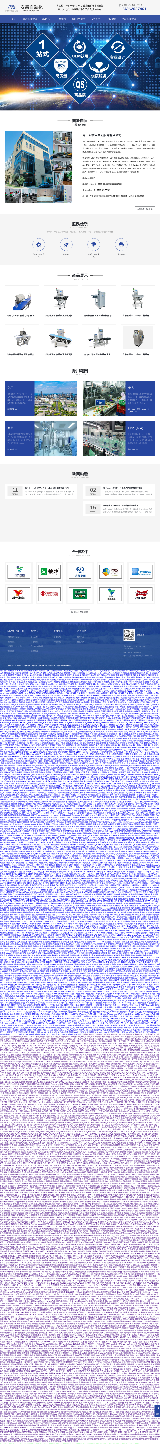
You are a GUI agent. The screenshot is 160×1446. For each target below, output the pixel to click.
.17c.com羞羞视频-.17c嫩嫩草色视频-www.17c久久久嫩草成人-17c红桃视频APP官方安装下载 (114, 890)
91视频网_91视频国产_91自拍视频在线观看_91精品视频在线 (122, 1123)
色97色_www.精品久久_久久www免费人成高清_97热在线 (28, 1077)
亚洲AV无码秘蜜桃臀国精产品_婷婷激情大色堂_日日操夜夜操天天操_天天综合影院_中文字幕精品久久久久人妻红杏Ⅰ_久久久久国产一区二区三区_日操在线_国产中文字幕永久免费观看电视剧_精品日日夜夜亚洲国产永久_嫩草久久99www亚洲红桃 (80, 1152)
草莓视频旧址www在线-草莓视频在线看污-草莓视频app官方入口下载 (55, 1339)
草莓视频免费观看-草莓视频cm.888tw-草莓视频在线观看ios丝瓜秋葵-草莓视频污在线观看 (53, 1405)
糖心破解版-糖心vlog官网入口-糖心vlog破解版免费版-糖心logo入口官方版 (76, 1346)
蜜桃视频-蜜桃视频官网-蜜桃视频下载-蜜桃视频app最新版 (131, 838)
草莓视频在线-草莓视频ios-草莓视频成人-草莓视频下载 (92, 1310)
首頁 (13, 19)
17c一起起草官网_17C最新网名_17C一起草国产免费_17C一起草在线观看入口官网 (36, 1019)
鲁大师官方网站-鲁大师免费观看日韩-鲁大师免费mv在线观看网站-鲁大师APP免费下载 (57, 908)
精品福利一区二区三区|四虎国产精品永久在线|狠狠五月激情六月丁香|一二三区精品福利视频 (104, 1057)
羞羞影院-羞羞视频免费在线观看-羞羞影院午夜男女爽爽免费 (119, 1416)
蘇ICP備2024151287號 (61, 666)
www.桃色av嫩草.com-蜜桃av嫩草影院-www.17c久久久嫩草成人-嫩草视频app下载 (34, 1272)
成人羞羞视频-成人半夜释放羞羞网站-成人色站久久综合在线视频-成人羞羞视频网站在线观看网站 (55, 820)
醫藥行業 (80, 637)
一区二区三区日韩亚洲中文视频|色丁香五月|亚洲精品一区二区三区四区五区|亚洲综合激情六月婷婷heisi (81, 1061)
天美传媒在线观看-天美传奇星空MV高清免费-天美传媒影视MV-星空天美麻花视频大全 (70, 1437)
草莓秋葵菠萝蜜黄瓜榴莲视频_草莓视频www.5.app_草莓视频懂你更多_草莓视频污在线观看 (112, 695)
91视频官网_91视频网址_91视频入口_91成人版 (121, 1030)
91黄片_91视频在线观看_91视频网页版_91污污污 (93, 1005)
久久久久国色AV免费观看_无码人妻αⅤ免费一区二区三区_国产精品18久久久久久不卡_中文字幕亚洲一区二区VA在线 (111, 1125)
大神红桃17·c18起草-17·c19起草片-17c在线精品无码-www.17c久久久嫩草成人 (41, 833)
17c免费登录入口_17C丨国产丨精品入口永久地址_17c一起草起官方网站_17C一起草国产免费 (105, 1019)
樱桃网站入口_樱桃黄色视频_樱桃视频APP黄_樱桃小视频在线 (26, 761)
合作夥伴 (96, 19)
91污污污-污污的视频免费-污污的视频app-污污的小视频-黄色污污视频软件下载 (42, 845)
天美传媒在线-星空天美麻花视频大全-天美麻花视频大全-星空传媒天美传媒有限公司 (79, 1306)
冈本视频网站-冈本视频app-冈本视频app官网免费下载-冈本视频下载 (82, 1342)
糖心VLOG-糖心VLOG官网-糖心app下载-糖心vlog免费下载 (108, 1238)
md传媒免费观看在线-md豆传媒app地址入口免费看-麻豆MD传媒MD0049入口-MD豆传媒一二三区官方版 (73, 1403)
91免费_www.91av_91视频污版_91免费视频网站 (87, 1003)
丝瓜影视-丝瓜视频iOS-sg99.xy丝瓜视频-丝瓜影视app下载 (81, 1434)
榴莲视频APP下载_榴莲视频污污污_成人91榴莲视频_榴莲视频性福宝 (107, 718)
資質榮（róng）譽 (15, 646)
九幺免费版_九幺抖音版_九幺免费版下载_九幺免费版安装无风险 (121, 854)
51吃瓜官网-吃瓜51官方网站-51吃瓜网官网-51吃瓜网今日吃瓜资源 (102, 1409)
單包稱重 (34, 637)
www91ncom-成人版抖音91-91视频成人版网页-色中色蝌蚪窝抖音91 (100, 967)
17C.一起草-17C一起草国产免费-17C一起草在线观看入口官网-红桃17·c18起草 (30, 980)
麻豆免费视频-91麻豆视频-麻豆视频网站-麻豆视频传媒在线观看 (53, 971)
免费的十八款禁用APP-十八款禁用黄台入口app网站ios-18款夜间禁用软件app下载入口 (39, 1344)
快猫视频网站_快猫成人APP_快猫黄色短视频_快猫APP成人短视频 (68, 754)
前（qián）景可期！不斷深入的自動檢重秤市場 (122, 488)
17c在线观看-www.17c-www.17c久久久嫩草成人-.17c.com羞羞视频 (71, 1303)
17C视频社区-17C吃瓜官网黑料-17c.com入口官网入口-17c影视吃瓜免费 (113, 1414)
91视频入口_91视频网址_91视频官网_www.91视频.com (128, 856)
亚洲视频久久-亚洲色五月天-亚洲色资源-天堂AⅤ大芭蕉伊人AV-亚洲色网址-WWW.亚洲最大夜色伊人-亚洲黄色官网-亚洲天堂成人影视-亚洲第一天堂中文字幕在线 (73, 1373)
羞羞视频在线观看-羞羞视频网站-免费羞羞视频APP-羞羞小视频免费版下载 (119, 813)
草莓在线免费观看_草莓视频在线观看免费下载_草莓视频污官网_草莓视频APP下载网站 (125, 729)
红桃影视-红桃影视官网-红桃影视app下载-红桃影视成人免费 (31, 1425)
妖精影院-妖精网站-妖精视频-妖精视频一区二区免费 (66, 1430)
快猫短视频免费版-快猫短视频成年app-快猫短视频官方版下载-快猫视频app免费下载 (91, 1348)
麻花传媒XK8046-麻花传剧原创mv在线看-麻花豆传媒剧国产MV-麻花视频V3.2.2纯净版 (120, 1294)
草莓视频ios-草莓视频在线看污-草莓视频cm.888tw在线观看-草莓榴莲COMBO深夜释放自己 (123, 1319)
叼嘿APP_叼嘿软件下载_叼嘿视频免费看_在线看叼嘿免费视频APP (51, 738)
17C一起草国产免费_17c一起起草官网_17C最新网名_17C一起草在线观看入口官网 (94, 980)
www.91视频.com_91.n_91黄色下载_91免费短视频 (126, 1003)
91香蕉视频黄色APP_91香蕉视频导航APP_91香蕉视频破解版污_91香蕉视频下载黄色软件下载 (49, 786)
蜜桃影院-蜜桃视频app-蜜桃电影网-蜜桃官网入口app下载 (62, 1414)
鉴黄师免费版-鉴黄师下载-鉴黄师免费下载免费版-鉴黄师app (54, 1335)
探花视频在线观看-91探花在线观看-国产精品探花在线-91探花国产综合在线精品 (33, 822)
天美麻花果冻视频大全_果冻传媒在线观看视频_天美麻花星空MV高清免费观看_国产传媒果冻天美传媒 (45, 675)
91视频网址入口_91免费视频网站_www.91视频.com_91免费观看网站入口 (83, 842)
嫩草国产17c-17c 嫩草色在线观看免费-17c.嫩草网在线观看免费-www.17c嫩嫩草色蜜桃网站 (101, 1296)
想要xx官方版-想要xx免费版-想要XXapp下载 (133, 1335)
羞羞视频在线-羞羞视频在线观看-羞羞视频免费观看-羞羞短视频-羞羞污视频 (35, 1324)
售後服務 (11, 651)
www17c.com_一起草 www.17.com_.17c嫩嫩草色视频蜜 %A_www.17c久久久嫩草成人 (71, 1025)
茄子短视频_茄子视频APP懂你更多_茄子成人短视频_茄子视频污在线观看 (87, 723)
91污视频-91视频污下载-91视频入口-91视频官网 (63, 978)
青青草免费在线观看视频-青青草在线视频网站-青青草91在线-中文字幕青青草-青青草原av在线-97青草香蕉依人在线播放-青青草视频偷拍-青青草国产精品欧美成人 (90, 1380)
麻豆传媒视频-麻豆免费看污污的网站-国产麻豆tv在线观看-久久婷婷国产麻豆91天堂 (43, 1389)
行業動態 (57, 642)
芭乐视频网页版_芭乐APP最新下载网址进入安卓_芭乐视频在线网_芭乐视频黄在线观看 (66, 781)
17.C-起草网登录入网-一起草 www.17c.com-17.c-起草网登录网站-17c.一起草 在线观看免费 (108, 1290)
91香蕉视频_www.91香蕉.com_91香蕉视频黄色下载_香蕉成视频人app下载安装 (94, 996)
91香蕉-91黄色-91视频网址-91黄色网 (96, 951)
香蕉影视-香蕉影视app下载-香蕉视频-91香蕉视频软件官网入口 (125, 1419)
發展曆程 (11, 642)
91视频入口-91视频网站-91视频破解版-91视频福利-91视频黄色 (27, 838)
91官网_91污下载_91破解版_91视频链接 (57, 1005)
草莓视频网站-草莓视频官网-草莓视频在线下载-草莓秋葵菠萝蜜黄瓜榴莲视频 (126, 910)
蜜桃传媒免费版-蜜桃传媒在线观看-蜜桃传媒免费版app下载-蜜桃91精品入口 (97, 1398)
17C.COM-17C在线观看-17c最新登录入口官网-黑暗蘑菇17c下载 (119, 897)
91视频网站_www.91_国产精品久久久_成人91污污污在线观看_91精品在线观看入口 (67, 1050)
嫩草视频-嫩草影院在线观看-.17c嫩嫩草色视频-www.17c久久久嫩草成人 (80, 838)
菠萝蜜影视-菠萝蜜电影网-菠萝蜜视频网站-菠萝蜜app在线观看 (51, 1412)
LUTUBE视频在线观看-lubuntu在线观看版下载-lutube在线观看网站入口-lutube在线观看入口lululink (120, 1353)
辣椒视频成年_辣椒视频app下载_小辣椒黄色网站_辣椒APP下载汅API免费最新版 (33, 802)
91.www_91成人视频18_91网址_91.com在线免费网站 (47, 994)
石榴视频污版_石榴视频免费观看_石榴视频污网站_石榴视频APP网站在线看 (38, 788)
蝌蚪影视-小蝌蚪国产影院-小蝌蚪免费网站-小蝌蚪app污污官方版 (127, 1428)
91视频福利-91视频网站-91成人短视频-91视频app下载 (74, 910)
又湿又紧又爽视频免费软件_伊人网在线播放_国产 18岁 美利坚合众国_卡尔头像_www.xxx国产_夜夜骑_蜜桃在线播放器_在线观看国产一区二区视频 (68, 1086)
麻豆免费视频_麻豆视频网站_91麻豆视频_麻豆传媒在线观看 (96, 845)
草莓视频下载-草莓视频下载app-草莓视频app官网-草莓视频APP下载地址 (122, 894)
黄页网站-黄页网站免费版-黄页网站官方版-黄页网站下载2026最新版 (99, 1351)
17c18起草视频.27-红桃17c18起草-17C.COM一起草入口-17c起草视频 (58, 1294)
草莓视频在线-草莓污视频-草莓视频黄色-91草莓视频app (84, 1308)
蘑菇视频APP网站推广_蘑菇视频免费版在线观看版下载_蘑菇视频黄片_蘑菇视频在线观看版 (39, 756)
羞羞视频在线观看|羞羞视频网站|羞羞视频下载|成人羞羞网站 (122, 1028)
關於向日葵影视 (30, 19)
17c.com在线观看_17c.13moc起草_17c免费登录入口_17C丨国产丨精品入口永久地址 (110, 1023)
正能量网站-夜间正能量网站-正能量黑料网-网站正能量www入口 (128, 1421)
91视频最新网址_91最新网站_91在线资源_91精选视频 (72, 1077)
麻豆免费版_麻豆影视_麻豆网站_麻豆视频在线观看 (37, 854)
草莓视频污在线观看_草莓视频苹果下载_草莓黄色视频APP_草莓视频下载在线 (120, 734)
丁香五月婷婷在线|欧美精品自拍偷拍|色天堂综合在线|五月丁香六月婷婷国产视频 (73, 1064)
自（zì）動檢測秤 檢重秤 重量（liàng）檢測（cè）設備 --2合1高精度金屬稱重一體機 (100, 354)
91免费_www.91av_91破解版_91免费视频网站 (138, 1032)
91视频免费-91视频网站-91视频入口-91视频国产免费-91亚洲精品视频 (86, 899)
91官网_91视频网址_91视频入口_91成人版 (85, 994)
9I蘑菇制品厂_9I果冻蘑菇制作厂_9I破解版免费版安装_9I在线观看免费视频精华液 (59, 682)
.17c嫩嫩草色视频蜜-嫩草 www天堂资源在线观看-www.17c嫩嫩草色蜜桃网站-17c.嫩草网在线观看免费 (72, 1281)
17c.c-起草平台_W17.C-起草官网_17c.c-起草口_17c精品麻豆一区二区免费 (47, 1023)
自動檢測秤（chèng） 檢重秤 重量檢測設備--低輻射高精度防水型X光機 (139, 354)
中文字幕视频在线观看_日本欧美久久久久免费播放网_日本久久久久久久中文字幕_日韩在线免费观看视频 (110, 1132)
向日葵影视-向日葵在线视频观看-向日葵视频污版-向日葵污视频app (34, 671)
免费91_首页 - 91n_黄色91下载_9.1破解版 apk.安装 (60, 1034)
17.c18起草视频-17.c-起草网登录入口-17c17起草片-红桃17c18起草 (32, 1312)
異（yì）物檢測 (37, 646)
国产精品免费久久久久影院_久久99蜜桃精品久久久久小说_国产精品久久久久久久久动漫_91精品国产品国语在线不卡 (61, 1080)
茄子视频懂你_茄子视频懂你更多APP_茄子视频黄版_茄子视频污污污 (73, 777)
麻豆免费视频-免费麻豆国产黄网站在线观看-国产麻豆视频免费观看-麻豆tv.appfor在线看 (110, 1389)
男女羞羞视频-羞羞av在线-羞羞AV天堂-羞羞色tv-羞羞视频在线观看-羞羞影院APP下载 (127, 1274)
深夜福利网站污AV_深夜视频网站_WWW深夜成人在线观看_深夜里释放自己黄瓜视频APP (124, 808)
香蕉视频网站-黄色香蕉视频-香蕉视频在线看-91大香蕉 (60, 951)
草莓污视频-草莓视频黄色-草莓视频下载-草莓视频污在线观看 (46, 973)
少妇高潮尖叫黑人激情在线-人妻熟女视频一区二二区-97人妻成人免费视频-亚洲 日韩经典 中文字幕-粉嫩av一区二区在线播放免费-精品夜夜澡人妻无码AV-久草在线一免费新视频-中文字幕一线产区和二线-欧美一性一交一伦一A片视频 (80, 1262)
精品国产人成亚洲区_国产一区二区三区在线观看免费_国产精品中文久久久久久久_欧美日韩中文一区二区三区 (102, 1100)
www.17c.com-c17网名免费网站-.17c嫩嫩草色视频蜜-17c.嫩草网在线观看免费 (89, 1312)
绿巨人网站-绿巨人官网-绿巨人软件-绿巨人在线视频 (132, 1364)
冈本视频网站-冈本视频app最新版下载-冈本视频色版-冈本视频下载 (41, 1398)
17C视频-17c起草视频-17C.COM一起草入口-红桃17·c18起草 (98, 921)
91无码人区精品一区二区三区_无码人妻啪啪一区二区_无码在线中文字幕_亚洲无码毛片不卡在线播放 (53, 1071)
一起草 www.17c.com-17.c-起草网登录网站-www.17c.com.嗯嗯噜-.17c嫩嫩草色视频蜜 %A (85, 1278)
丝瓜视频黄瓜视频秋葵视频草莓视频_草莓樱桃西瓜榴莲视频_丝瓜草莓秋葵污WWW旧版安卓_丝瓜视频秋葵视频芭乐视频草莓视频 (88, 700)
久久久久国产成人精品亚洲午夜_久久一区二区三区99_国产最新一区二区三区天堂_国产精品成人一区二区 (45, 1046)
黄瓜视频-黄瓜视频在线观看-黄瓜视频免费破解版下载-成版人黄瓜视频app (59, 958)
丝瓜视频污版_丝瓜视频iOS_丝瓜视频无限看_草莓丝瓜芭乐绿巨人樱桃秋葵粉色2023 (121, 686)
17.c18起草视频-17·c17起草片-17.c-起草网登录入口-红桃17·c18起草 (27, 842)
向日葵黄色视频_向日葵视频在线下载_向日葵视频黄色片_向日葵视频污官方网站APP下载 (124, 720)
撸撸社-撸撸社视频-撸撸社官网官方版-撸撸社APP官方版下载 (54, 831)
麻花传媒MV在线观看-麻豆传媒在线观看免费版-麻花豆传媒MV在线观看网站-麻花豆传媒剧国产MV (91, 1337)
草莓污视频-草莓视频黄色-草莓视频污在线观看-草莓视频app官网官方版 (37, 917)
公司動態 (57, 637)
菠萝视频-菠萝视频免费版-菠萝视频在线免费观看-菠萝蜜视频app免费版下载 (51, 1353)
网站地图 (3, 671)
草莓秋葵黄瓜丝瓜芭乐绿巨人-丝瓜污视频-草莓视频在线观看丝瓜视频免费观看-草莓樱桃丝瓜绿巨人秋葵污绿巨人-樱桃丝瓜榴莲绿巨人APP (56, 1181)
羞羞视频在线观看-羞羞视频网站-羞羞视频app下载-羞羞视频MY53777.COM (96, 937)
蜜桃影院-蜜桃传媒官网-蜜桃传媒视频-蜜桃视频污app (125, 1434)
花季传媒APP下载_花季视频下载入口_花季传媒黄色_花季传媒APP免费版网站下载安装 (52, 714)
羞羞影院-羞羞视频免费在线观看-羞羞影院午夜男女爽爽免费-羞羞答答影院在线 (72, 1421)
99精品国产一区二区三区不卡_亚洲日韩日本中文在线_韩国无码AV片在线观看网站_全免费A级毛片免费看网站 (59, 1037)
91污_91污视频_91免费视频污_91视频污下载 (27, 869)
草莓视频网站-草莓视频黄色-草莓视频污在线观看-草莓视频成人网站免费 (70, 946)
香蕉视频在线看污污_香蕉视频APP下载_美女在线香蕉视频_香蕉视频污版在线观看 (58, 790)
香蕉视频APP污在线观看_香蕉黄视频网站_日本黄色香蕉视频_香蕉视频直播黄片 (48, 718)
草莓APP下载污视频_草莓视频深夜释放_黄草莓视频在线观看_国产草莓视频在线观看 (117, 741)
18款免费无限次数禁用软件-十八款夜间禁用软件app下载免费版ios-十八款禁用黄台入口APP (108, 1344)
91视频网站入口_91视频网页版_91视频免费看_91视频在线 (59, 867)
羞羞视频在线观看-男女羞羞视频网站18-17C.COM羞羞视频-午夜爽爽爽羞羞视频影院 (35, 1267)
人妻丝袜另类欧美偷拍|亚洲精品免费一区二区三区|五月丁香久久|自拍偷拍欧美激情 (41, 1055)
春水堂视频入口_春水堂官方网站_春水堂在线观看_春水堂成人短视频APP (97, 788)
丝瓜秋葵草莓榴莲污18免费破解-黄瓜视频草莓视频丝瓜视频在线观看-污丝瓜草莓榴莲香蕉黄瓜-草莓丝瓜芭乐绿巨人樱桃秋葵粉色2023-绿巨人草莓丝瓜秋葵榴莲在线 (88, 1213)
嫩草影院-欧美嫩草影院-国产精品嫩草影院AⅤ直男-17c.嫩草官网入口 (128, 1425)
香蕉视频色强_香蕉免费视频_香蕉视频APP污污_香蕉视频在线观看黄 (62, 720)
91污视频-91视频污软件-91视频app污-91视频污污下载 (48, 817)
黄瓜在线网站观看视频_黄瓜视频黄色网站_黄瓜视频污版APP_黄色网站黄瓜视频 (31, 811)
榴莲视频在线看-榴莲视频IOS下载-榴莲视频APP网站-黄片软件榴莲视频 (104, 901)
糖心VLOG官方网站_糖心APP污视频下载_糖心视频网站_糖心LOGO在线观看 (43, 707)
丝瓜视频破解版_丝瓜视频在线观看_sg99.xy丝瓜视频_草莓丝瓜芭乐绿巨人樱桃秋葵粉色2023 (95, 691)
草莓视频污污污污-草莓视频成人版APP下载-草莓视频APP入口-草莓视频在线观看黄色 (33, 1364)
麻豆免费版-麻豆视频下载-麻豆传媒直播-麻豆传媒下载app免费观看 (105, 971)
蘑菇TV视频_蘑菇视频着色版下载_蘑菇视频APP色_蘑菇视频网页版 (82, 743)
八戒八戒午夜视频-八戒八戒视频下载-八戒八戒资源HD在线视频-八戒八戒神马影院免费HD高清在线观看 (67, 953)
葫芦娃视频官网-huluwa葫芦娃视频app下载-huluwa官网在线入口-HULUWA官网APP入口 (121, 1430)
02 (93, 491)
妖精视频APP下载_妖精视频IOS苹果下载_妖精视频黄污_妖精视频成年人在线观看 (36, 727)
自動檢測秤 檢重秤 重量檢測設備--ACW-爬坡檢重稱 (61, 354)
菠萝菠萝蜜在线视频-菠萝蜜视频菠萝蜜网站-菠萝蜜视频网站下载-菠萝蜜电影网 (47, 1441)
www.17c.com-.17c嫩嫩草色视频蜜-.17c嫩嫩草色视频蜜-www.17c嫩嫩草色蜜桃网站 (91, 1315)
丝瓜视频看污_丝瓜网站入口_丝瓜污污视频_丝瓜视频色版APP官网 (104, 738)
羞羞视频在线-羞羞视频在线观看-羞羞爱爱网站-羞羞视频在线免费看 (66, 897)
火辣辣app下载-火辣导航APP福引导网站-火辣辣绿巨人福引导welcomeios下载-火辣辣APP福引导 (37, 1409)
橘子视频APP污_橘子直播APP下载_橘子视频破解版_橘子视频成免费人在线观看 (82, 732)
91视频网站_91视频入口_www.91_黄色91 (43, 1030)
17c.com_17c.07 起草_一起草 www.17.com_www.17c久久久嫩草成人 (106, 1014)
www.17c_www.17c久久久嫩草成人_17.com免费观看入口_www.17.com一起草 (114, 1010)
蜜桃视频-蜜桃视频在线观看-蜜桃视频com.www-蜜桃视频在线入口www (100, 903)
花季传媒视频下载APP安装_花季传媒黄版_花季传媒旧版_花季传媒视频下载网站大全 (85, 736)
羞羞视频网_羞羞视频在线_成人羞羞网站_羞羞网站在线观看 (105, 1007)
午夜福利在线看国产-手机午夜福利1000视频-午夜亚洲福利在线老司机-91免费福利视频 (36, 1265)
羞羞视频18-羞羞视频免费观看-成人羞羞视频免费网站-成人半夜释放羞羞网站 (36, 955)
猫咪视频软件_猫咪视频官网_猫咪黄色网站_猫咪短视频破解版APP (92, 745)
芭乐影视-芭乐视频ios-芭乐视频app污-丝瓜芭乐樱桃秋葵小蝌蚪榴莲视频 (73, 1428)
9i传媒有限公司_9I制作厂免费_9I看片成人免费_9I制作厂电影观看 (117, 682)
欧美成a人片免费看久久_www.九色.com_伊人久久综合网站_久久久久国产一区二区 (108, 1129)
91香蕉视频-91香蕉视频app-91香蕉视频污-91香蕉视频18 (88, 949)
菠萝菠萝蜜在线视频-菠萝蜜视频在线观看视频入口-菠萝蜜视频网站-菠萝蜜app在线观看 (81, 1439)
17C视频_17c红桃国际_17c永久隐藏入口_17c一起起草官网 (55, 1014)
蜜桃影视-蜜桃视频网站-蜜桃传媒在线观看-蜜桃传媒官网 (36, 1434)
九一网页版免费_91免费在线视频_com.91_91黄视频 (72, 1000)
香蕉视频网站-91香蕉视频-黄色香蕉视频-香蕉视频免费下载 (136, 924)
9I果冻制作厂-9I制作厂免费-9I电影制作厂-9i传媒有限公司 (24, 1306)
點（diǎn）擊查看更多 (80, 612)
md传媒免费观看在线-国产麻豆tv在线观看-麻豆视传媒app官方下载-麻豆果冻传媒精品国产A (85, 1254)
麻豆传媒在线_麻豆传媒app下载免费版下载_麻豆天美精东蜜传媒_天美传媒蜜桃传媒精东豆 (120, 675)
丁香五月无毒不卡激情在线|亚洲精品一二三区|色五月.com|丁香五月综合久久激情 (84, 1059)
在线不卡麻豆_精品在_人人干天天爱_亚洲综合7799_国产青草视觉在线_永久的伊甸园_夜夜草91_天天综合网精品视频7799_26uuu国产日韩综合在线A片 (83, 1145)
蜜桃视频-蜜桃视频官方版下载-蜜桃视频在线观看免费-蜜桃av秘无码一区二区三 (52, 944)
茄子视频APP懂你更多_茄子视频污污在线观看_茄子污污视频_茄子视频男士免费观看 (52, 747)
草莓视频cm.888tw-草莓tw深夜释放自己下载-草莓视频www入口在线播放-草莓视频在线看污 (35, 1276)
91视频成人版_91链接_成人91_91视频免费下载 (97, 847)
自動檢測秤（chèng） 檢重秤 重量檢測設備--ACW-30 (139, 315)
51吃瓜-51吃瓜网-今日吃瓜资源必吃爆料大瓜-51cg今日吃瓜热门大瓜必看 (84, 1407)
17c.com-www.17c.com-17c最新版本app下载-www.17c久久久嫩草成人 (65, 815)
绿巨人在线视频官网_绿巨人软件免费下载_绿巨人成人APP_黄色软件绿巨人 (75, 704)
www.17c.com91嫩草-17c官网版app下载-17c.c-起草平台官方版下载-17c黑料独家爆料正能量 (60, 824)
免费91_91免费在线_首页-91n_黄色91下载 (137, 872)
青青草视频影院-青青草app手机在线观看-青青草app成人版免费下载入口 (86, 1355)
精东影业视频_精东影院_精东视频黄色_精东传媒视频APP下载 (133, 743)
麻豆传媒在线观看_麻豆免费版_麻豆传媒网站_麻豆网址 (136, 863)
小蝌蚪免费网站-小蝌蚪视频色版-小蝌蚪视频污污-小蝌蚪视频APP (25, 1333)
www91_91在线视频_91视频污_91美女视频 (116, 860)
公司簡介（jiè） (14, 637)
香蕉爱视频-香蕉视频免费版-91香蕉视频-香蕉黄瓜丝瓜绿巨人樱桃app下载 (29, 1355)
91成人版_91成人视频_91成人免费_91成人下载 (62, 998)
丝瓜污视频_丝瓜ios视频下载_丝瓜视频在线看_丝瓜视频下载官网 (84, 689)
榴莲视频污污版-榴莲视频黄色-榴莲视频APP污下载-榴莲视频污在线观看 (112, 944)
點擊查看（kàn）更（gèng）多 (145, 209)
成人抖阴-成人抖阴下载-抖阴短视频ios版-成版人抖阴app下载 (89, 915)
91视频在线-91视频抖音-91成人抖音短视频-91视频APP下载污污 (95, 817)
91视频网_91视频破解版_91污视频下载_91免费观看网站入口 (24, 888)
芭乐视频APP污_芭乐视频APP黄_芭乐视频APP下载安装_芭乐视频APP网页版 (60, 813)
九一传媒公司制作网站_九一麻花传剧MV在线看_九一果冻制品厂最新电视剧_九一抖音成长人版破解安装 (77, 684)
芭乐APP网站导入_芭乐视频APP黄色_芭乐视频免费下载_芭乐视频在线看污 (113, 793)
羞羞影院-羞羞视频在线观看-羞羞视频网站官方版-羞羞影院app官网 (130, 1437)
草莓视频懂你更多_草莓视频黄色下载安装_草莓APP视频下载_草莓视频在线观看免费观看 (45, 725)
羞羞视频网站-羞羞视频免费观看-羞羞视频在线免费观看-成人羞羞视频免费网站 (73, 912)
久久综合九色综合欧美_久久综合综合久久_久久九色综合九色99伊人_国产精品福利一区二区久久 (105, 1127)
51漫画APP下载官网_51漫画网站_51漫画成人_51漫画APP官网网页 (99, 772)
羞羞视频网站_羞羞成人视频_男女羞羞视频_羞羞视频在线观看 (57, 1007)
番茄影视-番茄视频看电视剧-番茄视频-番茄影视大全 (76, 1416)
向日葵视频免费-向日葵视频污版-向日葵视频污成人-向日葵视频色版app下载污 (53, 1256)
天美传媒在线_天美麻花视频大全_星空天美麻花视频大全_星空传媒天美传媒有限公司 (33, 865)
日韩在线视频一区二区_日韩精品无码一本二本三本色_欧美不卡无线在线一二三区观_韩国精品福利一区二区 (88, 1039)
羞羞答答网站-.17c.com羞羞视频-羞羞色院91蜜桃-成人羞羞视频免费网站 (120, 908)
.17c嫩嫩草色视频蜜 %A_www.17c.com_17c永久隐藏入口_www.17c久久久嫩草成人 (107, 888)
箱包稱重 (34, 642)
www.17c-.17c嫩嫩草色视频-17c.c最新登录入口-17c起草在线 (54, 890)
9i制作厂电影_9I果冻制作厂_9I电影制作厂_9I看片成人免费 (109, 680)
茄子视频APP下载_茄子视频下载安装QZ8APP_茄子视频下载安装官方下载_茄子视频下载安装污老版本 (96, 797)
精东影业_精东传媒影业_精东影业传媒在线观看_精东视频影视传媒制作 (30, 881)
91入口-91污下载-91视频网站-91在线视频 (49, 949)
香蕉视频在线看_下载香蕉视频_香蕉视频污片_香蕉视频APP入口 (115, 790)
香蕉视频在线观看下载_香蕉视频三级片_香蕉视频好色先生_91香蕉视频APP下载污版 (118, 747)
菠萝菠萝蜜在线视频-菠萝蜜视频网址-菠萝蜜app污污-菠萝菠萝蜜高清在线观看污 (47, 1357)
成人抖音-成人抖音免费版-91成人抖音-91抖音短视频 (71, 1333)
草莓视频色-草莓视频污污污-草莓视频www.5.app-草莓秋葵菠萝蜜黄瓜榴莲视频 (59, 976)
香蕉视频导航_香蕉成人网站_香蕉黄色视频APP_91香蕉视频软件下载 (118, 702)
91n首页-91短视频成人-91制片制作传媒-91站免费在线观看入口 (48, 967)
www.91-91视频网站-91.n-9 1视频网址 (44, 1315)
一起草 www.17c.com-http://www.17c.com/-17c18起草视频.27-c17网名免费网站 (40, 1317)
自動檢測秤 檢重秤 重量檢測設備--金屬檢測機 (23, 354)
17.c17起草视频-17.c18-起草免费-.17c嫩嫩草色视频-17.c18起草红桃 (51, 982)
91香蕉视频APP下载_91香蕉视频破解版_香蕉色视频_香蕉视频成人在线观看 (46, 752)
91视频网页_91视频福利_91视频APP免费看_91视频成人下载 (59, 793)
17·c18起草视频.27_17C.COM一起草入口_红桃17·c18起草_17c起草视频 (79, 1016)
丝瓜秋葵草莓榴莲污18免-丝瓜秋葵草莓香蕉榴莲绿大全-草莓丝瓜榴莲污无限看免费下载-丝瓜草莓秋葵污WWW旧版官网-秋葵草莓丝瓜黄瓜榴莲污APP (66, 1206)
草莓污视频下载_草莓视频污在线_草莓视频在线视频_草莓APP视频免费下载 (45, 806)
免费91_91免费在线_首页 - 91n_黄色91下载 (130, 1005)
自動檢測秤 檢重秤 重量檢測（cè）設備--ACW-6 (100, 315)
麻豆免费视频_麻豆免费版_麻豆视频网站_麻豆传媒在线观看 (91, 863)
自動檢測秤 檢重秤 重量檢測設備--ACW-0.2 (61, 315)
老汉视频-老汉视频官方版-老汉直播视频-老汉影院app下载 (136, 1407)
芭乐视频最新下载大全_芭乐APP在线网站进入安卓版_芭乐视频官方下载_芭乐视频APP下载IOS (103, 802)
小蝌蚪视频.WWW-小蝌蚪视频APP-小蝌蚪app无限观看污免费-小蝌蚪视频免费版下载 (61, 1394)
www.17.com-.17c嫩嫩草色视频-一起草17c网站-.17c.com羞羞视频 (101, 919)
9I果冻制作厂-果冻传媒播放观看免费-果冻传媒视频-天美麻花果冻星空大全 (33, 1308)
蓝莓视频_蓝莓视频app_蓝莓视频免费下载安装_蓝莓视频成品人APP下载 (80, 836)
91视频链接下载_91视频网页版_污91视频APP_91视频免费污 (75, 795)
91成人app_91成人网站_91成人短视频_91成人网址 (101, 998)
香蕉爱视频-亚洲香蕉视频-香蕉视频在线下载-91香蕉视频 (114, 906)
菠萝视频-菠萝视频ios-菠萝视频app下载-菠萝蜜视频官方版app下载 (46, 1400)
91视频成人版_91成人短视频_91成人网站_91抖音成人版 (93, 858)
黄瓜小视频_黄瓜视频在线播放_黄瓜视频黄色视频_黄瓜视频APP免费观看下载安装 (66, 759)
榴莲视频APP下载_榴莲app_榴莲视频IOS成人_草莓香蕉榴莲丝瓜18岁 (50, 847)
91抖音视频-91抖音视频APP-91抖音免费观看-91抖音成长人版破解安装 (115, 826)
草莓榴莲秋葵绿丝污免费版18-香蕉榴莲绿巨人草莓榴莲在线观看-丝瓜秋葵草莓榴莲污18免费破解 (120, 1339)
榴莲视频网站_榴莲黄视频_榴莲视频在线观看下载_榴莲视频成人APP (29, 716)
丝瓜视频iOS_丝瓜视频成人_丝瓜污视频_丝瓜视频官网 (131, 689)
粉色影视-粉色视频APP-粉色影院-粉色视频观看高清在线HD (78, 1425)
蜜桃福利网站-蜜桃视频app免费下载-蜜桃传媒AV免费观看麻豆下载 (76, 840)
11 (15, 491)
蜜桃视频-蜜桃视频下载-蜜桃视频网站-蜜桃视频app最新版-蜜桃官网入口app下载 (33, 915)
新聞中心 (63, 19)
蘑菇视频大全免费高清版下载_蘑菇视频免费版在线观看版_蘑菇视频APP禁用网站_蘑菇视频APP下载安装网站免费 (95, 768)
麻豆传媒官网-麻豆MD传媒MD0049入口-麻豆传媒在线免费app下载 (128, 840)
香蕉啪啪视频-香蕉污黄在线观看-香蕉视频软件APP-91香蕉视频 (96, 1317)
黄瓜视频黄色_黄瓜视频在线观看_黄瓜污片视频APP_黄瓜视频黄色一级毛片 (50, 775)
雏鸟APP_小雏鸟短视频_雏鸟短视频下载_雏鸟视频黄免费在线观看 (30, 797)
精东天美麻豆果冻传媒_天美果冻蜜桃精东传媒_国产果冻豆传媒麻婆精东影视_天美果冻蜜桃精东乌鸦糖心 (45, 680)
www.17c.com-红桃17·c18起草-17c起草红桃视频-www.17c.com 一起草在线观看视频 (118, 991)
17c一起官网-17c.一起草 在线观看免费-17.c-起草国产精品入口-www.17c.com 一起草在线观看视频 (69, 1285)
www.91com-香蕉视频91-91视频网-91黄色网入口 (19, 951)
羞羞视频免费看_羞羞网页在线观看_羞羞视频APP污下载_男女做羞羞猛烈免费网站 (112, 775)
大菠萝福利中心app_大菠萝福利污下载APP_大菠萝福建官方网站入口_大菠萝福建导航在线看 (55, 906)
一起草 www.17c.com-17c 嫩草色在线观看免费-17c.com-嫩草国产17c (95, 1301)
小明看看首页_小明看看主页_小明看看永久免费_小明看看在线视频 (68, 698)
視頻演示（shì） (79, 19)
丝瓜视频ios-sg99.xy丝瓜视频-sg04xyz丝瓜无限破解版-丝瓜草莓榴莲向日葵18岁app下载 (124, 1330)
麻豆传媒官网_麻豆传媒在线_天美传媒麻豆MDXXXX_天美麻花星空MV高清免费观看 (93, 671)
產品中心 (46, 19)
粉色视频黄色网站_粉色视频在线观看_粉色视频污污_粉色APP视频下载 (101, 707)
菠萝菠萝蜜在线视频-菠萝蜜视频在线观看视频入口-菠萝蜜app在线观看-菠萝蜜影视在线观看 (112, 1412)
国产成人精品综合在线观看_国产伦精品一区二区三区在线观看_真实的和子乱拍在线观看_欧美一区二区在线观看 (76, 1082)
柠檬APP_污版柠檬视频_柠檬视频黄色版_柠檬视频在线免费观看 (25, 732)
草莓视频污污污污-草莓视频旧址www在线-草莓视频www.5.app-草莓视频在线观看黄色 (54, 1319)
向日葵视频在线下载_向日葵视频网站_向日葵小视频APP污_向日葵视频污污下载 (77, 799)
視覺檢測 (34, 651)
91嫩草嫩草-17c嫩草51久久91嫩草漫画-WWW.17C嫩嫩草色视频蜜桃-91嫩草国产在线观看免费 (78, 1283)
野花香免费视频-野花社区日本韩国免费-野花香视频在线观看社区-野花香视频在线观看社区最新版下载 (75, 1229)
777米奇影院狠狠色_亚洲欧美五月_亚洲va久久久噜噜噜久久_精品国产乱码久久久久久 (58, 1073)
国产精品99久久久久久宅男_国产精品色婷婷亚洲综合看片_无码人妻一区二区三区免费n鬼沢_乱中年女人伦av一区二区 (90, 1098)
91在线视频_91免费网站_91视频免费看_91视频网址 (42, 876)
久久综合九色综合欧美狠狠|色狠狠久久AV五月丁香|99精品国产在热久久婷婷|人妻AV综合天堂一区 (103, 1107)
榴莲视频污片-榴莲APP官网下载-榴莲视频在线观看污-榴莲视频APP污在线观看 (45, 901)
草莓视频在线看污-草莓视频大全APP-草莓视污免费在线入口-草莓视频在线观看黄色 (98, 865)
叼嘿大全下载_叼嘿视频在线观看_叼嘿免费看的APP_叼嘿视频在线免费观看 (73, 770)
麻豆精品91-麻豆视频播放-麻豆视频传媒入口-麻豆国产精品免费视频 (55, 969)
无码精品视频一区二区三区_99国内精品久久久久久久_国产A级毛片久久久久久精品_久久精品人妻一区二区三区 (56, 1048)
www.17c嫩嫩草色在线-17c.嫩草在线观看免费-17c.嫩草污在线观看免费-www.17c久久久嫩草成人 (121, 1326)
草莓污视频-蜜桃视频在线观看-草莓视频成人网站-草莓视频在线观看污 (125, 946)
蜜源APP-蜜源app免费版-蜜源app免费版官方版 (96, 1335)
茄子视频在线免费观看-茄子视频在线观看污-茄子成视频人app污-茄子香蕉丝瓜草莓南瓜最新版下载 (45, 1326)
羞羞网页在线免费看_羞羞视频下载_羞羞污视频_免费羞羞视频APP (58, 741)
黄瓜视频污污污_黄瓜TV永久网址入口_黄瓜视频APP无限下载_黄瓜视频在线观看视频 (99, 779)
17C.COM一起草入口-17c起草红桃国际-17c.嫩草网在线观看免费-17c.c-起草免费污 (98, 1292)
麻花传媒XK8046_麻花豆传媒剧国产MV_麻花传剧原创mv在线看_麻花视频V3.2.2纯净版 (72, 856)
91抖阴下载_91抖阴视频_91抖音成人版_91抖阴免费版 (97, 851)
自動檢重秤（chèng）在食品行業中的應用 (120, 505)
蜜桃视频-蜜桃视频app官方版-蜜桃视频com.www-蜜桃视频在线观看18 (106, 1357)
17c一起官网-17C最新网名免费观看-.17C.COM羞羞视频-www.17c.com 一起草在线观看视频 (107, 1276)
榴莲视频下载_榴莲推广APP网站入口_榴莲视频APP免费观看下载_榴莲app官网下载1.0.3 (42, 872)
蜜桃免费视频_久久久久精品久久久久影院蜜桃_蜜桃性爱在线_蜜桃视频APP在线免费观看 (71, 711)
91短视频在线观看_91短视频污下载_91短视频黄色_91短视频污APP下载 (104, 806)
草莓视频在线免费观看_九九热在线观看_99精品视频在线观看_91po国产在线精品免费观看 (67, 1084)
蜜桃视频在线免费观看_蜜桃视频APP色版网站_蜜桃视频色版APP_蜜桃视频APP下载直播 (55, 734)
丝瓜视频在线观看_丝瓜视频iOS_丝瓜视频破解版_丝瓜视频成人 (63, 686)
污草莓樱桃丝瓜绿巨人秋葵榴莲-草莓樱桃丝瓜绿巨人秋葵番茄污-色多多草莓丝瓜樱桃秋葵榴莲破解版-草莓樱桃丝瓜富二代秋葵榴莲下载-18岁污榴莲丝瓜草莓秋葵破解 (72, 1172)
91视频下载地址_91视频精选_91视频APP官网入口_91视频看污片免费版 (104, 752)
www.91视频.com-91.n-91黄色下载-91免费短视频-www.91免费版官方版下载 (50, 1242)
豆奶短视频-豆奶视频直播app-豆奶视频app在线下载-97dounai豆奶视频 (62, 1369)
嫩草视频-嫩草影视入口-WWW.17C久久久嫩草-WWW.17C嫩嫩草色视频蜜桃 (76, 892)
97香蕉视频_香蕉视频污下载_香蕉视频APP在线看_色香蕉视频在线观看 (103, 756)
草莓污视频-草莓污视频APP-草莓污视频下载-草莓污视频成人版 (50, 919)
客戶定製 (112, 19)
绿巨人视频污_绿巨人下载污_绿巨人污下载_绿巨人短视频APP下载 (130, 770)
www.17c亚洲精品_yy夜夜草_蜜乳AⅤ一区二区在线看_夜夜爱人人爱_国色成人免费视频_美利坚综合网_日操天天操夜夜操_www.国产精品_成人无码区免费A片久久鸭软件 (67, 1161)
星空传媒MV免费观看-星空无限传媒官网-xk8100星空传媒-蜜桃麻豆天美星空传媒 (31, 1321)
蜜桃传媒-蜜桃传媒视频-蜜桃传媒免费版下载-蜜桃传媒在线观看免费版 (45, 1351)
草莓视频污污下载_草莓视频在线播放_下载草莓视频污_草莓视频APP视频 (79, 804)
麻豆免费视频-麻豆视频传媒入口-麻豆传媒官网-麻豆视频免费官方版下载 (76, 939)
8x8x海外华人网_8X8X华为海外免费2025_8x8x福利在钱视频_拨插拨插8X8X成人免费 (77, 1012)
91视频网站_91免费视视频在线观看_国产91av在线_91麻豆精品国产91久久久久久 (107, 1066)
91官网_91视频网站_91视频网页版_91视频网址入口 (103, 849)
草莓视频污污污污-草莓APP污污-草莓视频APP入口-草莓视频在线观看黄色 (97, 1267)
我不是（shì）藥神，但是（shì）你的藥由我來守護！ (47, 488)
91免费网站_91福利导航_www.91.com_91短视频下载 (47, 1003)
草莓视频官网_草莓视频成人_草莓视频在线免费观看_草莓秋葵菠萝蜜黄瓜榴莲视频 (96, 876)
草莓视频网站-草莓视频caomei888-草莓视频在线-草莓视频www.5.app (67, 1299)
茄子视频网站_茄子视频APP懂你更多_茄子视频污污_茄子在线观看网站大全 (80, 761)
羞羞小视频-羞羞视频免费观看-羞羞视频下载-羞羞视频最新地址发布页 (123, 824)
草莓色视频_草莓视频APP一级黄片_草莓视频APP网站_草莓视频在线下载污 (29, 723)
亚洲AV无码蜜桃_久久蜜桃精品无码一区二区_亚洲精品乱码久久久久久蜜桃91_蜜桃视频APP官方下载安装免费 (68, 784)
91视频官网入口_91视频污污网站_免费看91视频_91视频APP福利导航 (62, 808)
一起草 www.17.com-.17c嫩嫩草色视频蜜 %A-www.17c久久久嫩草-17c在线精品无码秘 (94, 829)
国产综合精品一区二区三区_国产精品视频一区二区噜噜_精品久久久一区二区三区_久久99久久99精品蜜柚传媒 (49, 1052)
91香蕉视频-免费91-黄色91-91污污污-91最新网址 (130, 949)
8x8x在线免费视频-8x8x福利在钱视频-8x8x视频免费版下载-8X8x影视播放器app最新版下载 (78, 1328)
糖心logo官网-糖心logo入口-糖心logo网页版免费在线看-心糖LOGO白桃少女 (112, 1260)
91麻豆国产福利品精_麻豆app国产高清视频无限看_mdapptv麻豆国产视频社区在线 (105, 1104)
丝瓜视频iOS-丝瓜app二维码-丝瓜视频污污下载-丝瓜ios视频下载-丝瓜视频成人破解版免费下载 (96, 1251)
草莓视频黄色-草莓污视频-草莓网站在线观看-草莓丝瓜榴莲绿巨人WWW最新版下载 (97, 1324)
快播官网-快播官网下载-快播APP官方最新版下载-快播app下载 (33, 1348)
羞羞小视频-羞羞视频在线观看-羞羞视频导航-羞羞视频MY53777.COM (100, 928)
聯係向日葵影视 (129, 19)
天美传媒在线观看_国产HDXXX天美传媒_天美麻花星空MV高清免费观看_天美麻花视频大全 (50, 673)
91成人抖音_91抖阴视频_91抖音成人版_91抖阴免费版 (54, 851)
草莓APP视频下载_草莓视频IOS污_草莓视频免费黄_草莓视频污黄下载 (63, 729)
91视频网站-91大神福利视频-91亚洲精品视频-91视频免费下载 (48, 903)
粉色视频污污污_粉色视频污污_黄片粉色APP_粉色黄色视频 (46, 765)
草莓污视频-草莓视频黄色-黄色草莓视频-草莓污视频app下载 (99, 1240)
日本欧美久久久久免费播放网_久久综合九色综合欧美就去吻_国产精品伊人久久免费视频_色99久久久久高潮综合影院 (54, 1075)
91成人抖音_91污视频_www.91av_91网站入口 (121, 994)
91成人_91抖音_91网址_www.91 (61, 888)
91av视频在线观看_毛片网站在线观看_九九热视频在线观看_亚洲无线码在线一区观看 (115, 1138)
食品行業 (80, 642)
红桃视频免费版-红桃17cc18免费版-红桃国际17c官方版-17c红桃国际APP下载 (59, 1330)
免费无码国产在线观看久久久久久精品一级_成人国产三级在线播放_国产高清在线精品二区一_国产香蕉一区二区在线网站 (93, 1041)
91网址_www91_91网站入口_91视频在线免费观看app (55, 1032)
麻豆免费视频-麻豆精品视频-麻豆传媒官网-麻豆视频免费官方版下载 (109, 969)
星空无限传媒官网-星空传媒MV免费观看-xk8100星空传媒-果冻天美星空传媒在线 (39, 1310)
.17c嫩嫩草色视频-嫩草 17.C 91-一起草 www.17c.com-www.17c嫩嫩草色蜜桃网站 (36, 1301)
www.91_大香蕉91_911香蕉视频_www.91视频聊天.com (53, 1066)
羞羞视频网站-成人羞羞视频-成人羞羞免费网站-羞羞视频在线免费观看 (33, 942)
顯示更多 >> (12, 409)
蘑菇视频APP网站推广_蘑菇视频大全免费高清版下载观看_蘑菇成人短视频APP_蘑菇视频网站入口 (75, 709)
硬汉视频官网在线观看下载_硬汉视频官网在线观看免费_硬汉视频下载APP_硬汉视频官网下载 (52, 763)
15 (93, 508)
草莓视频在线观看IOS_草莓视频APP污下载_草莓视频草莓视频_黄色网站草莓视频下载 (90, 716)
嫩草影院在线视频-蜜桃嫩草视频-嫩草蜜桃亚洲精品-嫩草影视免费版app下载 (96, 1272)
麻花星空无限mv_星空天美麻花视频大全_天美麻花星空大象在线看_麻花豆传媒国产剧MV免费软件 (67, 878)
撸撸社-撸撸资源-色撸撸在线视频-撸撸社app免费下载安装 (101, 831)
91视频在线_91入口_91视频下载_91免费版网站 (76, 854)
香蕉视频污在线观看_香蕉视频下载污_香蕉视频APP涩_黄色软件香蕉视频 (128, 777)
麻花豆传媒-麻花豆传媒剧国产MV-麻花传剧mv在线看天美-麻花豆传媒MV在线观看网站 (114, 1242)
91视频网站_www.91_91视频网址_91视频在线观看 (135, 858)
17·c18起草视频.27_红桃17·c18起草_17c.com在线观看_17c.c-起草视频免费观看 (87, 1021)
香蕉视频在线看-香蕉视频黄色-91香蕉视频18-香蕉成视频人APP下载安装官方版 (96, 917)
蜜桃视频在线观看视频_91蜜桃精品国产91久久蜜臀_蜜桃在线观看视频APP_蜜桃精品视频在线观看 (108, 765)
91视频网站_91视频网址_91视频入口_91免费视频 (47, 863)
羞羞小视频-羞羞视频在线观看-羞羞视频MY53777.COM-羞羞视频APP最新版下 (91, 942)
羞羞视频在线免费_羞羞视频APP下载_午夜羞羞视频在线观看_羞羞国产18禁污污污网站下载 (104, 727)
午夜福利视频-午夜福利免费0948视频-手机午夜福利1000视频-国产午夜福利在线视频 (62, 1233)
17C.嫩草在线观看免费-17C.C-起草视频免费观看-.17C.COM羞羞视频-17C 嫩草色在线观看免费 (66, 1387)
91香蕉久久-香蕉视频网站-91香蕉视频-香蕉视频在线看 (21, 1328)
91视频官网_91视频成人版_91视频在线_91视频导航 (70, 883)
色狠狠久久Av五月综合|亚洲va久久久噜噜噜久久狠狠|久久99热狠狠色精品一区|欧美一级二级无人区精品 (114, 1055)
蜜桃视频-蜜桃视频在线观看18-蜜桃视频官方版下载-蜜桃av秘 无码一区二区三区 (96, 822)
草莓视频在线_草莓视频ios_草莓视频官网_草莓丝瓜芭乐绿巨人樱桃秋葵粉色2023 (44, 695)
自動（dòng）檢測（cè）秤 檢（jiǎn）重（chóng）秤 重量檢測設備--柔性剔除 (23, 315)
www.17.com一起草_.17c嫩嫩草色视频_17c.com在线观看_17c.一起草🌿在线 (54, 1010)
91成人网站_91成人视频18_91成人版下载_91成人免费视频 (29, 1000)
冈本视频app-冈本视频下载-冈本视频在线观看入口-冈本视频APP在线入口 (76, 1423)
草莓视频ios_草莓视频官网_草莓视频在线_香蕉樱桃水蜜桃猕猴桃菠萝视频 (84, 693)
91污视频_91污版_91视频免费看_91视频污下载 (112, 815)
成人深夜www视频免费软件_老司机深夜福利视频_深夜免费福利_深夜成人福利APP (93, 1068)
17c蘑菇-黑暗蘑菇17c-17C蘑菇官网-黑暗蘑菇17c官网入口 (28, 836)
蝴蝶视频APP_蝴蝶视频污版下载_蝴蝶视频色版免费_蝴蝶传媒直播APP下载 (92, 811)
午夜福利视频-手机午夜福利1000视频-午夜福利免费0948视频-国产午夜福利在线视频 (77, 1362)
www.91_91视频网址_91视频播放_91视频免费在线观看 (98, 872)
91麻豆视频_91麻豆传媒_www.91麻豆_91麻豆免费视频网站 (39, 996)
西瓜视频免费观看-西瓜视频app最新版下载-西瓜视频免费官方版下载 (99, 1400)
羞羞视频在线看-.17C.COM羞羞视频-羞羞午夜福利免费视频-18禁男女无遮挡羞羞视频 (93, 1391)
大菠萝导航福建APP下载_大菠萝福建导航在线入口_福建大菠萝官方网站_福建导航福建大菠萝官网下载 (42, 849)
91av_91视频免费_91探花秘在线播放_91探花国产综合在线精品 (73, 860)
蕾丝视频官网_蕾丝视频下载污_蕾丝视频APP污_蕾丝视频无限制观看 (81, 750)
